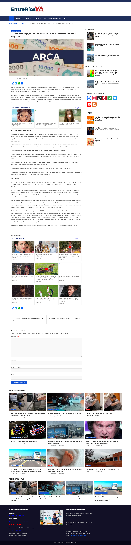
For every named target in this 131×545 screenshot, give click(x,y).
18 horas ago (53, 445)
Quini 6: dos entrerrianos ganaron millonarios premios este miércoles (107, 129)
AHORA (87, 409)
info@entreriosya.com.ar (17, 515)
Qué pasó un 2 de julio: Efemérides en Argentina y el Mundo (28, 320)
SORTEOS (38, 18)
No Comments (34, 78)
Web (12, 374)
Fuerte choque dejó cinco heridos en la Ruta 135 (107, 45)
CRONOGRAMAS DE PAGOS (52, 18)
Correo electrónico (16, 367)
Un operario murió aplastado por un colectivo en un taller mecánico (107, 56)
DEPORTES (29, 18)
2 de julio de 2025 (17, 78)
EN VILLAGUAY (14, 465)
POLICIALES (19, 18)
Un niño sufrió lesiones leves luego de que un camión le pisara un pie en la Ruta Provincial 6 (26, 470)
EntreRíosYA (26, 78)
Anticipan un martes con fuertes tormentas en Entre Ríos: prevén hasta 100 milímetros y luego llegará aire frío (107, 72)
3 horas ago (15, 417)
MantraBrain (74, 542)
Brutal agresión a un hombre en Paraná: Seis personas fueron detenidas (64, 320)
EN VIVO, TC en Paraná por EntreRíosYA (24, 441)
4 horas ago (52, 415)
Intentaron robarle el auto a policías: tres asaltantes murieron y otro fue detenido (107, 35)
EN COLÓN (51, 409)
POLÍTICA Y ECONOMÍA (16, 31)
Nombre (13, 360)
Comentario (15, 336)
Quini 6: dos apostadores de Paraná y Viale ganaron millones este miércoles (107, 118)
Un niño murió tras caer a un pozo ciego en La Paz (102, 469)
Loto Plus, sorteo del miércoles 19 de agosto (107, 140)
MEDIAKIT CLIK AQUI (15, 524)
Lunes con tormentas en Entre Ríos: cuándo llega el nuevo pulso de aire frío (107, 83)
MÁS (65, 18)
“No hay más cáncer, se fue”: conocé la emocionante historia (99, 414)
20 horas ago (53, 473)
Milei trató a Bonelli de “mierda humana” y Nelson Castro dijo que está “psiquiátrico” (102, 442)
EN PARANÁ (18, 437)
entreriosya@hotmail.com (78, 535)
